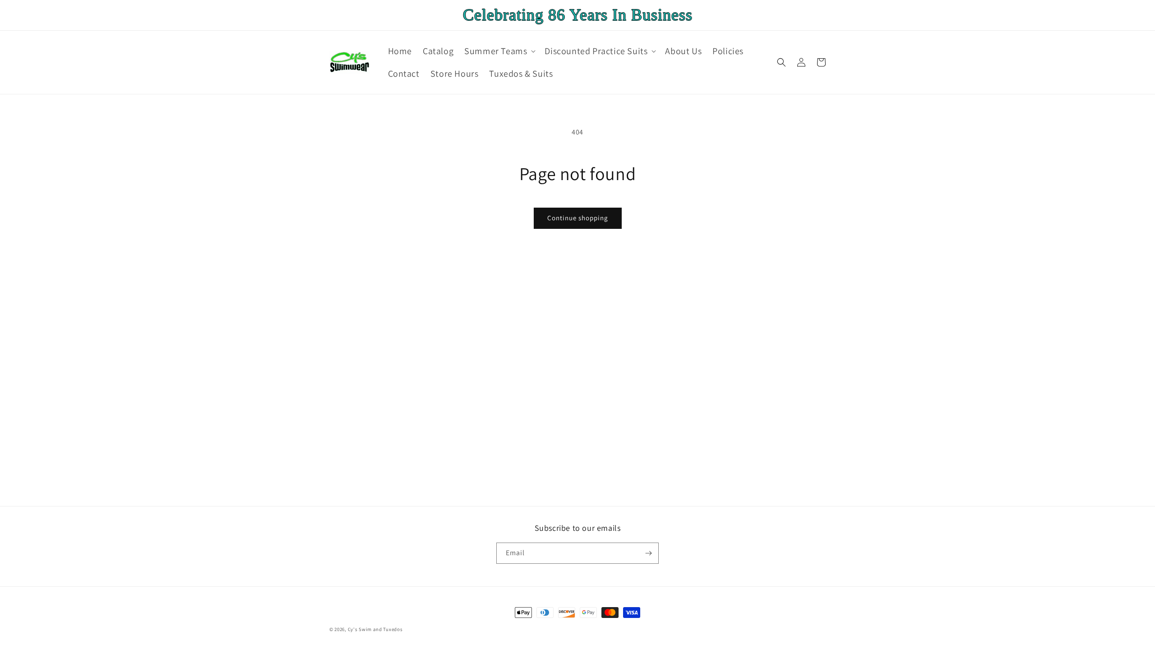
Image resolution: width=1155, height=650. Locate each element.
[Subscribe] (648, 553)
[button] (499, 51)
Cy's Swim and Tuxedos (375, 629)
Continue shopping (577, 218)
